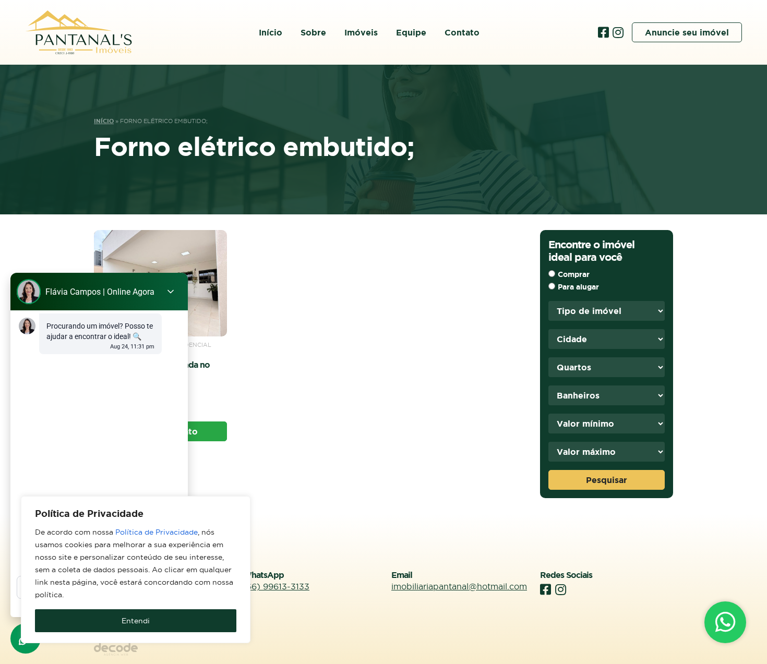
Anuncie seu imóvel (687, 32)
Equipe (411, 32)
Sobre (313, 32)
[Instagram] (618, 32)
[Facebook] (605, 32)
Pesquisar (606, 480)
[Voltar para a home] (78, 32)
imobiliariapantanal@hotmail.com (459, 586)
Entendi (136, 621)
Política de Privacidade (156, 532)
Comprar (574, 274)
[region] (135, 569)
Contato (462, 32)
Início (270, 32)
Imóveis (361, 32)
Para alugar (578, 287)
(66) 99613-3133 (276, 586)
